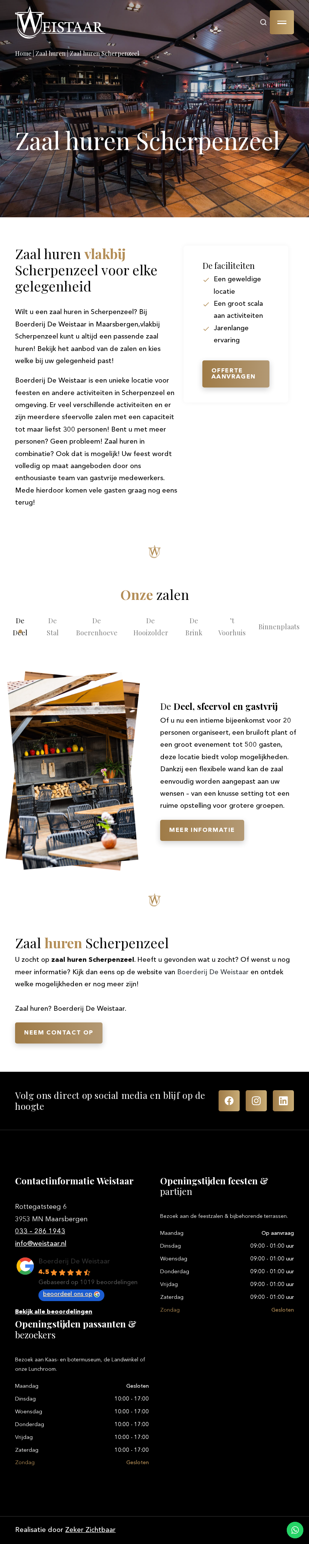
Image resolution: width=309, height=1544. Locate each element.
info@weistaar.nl (40, 1243)
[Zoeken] (263, 22)
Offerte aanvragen (233, 374)
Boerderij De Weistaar (74, 1261)
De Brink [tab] (193, 626)
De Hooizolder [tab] (150, 626)
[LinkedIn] (283, 1100)
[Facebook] (229, 1100)
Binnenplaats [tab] (279, 626)
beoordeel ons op (67, 1294)
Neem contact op (58, 1033)
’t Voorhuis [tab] (232, 626)
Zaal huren (50, 53)
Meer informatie (202, 830)
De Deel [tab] (20, 626)
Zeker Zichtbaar (90, 1530)
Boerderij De (213, 972)
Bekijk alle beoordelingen (53, 1312)
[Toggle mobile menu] (282, 22)
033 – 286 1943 (40, 1231)
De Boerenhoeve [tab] (97, 626)
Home (23, 53)
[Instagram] (256, 1100)
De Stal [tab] (53, 626)
